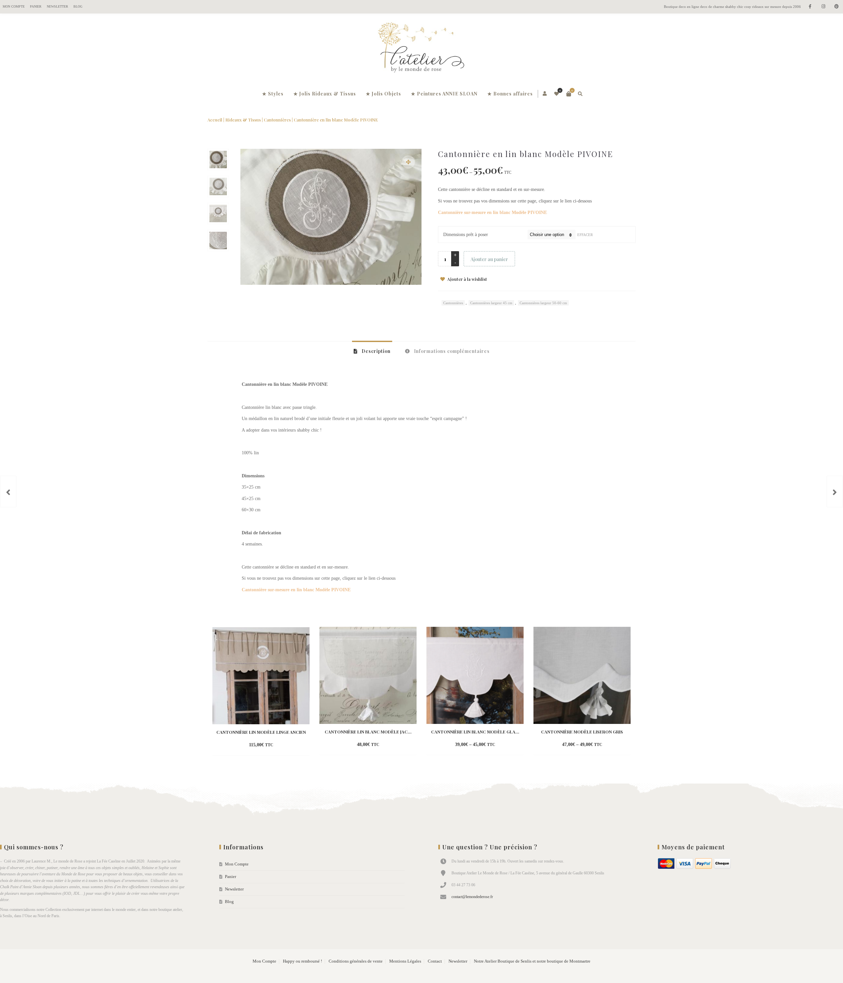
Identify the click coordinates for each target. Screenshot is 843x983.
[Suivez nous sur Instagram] (823, 6)
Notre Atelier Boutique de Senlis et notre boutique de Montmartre (532, 961)
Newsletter (57, 6)
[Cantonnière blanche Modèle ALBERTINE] (8, 491)
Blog (77, 6)
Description (375, 351)
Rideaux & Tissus (243, 119)
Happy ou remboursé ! (302, 961)
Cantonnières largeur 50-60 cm (543, 303)
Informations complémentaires (451, 351)
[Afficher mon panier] (568, 94)
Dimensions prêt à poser (465, 234)
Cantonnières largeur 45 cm (491, 303)
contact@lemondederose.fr (472, 896)
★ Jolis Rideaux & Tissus (324, 94)
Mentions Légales (405, 961)
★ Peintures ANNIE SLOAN (444, 94)
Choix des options (249, 745)
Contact (435, 961)
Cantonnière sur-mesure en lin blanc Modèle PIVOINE (492, 212)
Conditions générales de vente (356, 961)
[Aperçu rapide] (278, 745)
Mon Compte (14, 6)
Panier (35, 6)
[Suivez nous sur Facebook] (810, 6)
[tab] (372, 350)
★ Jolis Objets (383, 94)
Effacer (585, 235)
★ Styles (273, 94)
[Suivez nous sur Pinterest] (836, 6)
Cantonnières (277, 119)
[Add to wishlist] (290, 745)
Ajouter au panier (489, 259)
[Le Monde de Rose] (421, 48)
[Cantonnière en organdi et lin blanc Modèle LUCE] (835, 491)
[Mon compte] (545, 94)
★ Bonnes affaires (510, 94)
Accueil (214, 119)
